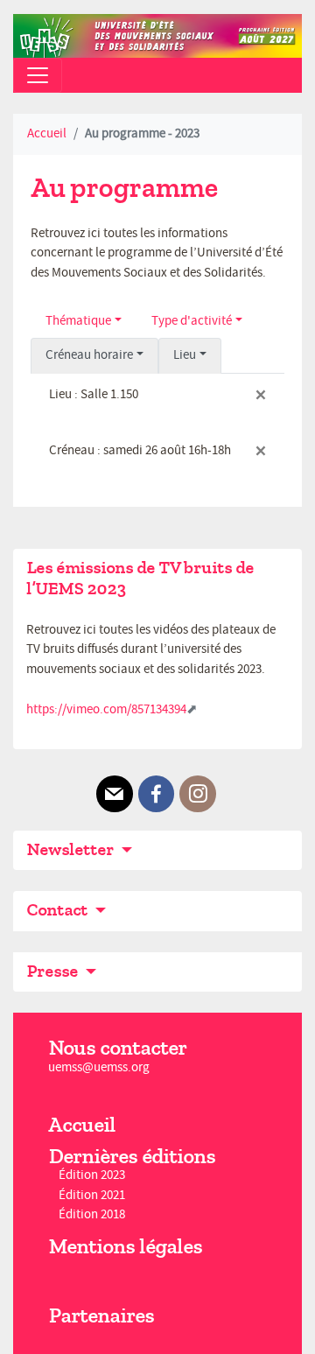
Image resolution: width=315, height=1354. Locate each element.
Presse (53, 971)
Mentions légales (125, 1246)
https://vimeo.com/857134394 (106, 709)
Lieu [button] (184, 355)
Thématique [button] (78, 320)
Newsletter (71, 849)
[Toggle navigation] (37, 75)
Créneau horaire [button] (89, 355)
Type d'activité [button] (191, 320)
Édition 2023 (92, 1176)
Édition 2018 (92, 1214)
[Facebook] (156, 793)
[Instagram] (197, 793)
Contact (58, 910)
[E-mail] (114, 793)
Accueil (46, 133)
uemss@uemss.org (99, 1067)
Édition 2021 (92, 1195)
